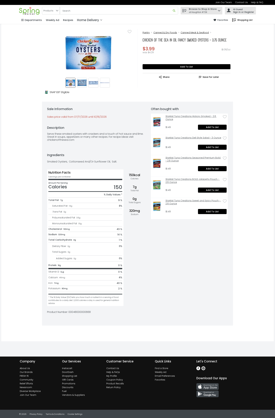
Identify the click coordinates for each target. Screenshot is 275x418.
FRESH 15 (24, 376)
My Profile (111, 376)
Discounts (67, 387)
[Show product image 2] (82, 83)
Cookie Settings (75, 414)
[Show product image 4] (105, 83)
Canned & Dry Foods (165, 32)
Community (26, 379)
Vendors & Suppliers (73, 395)
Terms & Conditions (55, 414)
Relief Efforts (26, 383)
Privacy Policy (36, 414)
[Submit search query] (174, 10)
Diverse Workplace (30, 391)
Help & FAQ (257, 2)
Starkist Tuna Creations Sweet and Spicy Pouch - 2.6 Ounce (193, 202)
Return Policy (113, 387)
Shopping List (69, 376)
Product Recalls (115, 383)
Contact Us (241, 2)
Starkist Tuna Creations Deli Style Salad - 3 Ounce (193, 137)
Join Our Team (223, 2)
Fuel (64, 391)
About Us (25, 368)
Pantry (146, 32)
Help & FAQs (113, 372)
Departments (33, 20)
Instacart (67, 368)
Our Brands (26, 372)
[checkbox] (129, 32)
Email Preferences (165, 376)
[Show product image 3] (93, 83)
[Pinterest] (203, 369)
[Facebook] (198, 369)
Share (166, 77)
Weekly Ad (52, 20)
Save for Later (211, 77)
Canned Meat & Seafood (195, 32)
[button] (219, 9)
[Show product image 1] (70, 83)
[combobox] (51, 10)
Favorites (160, 379)
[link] (220, 20)
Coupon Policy (114, 379)
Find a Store (161, 368)
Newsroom (26, 387)
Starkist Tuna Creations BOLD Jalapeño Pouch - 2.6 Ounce (193, 181)
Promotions (68, 383)
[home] (30, 10)
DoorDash (68, 372)
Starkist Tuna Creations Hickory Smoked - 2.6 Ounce (191, 118)
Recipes (68, 20)
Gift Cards (68, 379)
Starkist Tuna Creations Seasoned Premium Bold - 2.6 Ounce (193, 159)
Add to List (186, 66)
